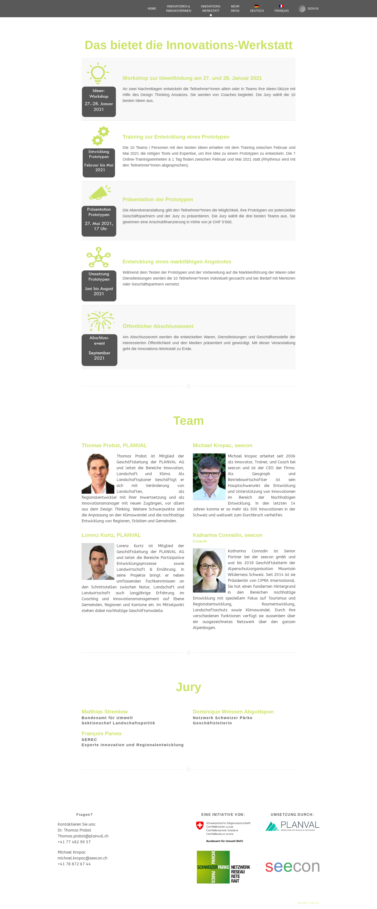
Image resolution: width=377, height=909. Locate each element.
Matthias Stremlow (105, 712)
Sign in (313, 8)
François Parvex (102, 733)
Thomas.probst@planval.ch (83, 836)
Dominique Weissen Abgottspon (233, 712)
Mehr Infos (235, 8)
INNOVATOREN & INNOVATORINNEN (178, 8)
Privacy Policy (308, 903)
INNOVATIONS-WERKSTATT (211, 8)
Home (152, 8)
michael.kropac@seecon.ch (82, 858)
